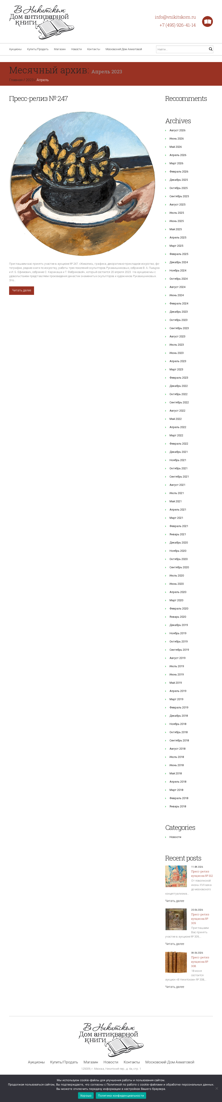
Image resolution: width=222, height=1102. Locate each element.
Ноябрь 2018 (178, 724)
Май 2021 (176, 501)
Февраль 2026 (179, 171)
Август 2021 (177, 484)
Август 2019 (177, 658)
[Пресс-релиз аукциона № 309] (176, 919)
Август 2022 (177, 410)
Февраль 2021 (179, 526)
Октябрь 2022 (179, 394)
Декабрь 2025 (179, 179)
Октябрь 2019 (179, 641)
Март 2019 (176, 699)
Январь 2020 (178, 616)
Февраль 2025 (179, 254)
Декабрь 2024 (179, 262)
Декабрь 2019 (179, 625)
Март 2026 (176, 163)
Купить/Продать (38, 49)
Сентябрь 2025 (179, 196)
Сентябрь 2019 (179, 649)
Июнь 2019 (177, 674)
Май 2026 (176, 146)
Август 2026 (177, 130)
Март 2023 (176, 369)
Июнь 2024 (177, 295)
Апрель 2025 (178, 237)
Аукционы (15, 49)
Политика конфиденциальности (121, 1095)
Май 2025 (176, 229)
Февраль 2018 (179, 798)
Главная (16, 80)
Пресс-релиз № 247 (38, 98)
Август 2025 (177, 204)
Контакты (93, 49)
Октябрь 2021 (179, 468)
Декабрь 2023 (179, 311)
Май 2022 (176, 418)
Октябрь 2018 (179, 732)
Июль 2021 (177, 493)
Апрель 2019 (178, 691)
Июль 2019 (177, 666)
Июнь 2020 (177, 583)
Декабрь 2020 (179, 542)
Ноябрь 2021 (178, 460)
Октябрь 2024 (179, 278)
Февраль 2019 (179, 707)
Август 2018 (177, 748)
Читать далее (21, 290)
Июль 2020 (177, 575)
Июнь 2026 (177, 138)
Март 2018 (176, 790)
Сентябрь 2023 (179, 328)
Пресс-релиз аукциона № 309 (200, 918)
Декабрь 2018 (179, 715)
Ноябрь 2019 (178, 633)
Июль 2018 (177, 757)
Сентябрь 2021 (179, 476)
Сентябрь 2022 (179, 402)
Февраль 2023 (179, 377)
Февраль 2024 (179, 303)
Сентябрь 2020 (179, 567)
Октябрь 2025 (179, 188)
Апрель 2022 (178, 427)
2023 (30, 80)
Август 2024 (177, 287)
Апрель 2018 (178, 781)
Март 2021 (176, 517)
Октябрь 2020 (179, 559)
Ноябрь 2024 (178, 270)
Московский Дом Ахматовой (124, 49)
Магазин (60, 49)
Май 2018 (176, 773)
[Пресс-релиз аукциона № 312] (176, 876)
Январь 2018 (178, 806)
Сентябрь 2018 (179, 740)
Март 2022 (176, 435)
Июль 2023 (177, 344)
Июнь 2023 (177, 353)
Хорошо (86, 1095)
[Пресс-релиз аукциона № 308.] (176, 962)
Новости (76, 49)
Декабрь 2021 (179, 451)
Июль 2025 (177, 212)
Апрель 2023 (178, 361)
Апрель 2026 (178, 155)
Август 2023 (177, 336)
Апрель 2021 (178, 509)
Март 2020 (176, 600)
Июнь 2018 (177, 765)
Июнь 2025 (177, 221)
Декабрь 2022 (179, 386)
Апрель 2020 (178, 592)
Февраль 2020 (179, 608)
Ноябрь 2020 (178, 550)
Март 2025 (176, 245)
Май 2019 (176, 682)
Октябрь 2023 (179, 320)
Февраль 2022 (179, 443)
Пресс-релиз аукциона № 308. (200, 961)
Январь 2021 (178, 534)
